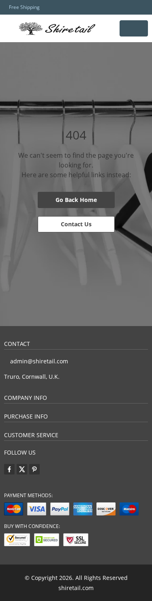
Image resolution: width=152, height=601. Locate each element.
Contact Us (76, 224)
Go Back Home (76, 200)
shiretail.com (76, 588)
